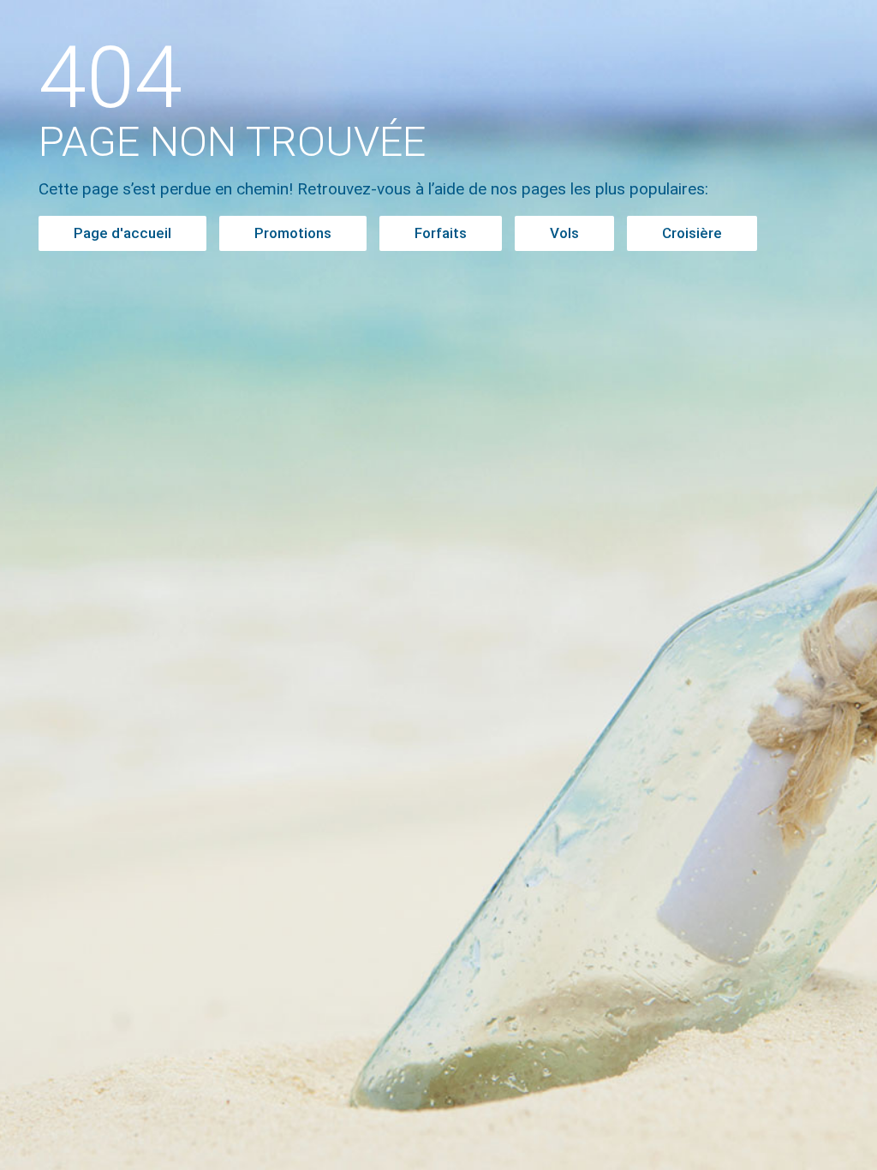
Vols (564, 233)
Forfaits (441, 233)
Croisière (692, 233)
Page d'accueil (122, 233)
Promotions (292, 233)
